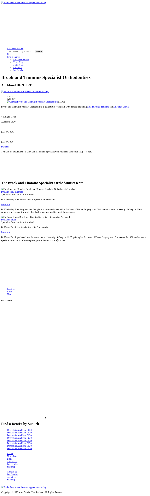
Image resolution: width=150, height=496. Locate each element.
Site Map (11, 466)
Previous (11, 289)
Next (9, 294)
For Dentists (18, 70)
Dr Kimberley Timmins (98, 106)
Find (9, 54)
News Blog (18, 62)
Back (9, 291)
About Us (17, 67)
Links (9, 459)
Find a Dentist (13, 57)
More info (5, 204)
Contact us (12, 471)
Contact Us (18, 65)
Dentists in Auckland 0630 (19, 430)
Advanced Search (15, 48)
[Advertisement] (75, 24)
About (10, 453)
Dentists (5, 146)
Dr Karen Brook (121, 106)
